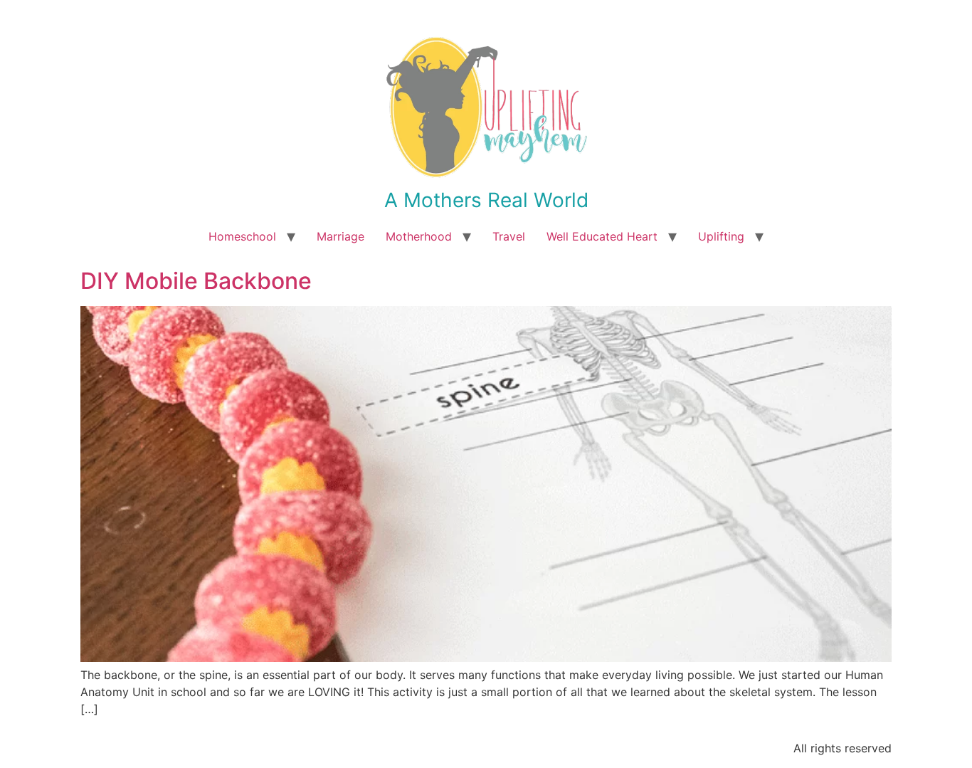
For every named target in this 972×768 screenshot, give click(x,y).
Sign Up (572, 473)
